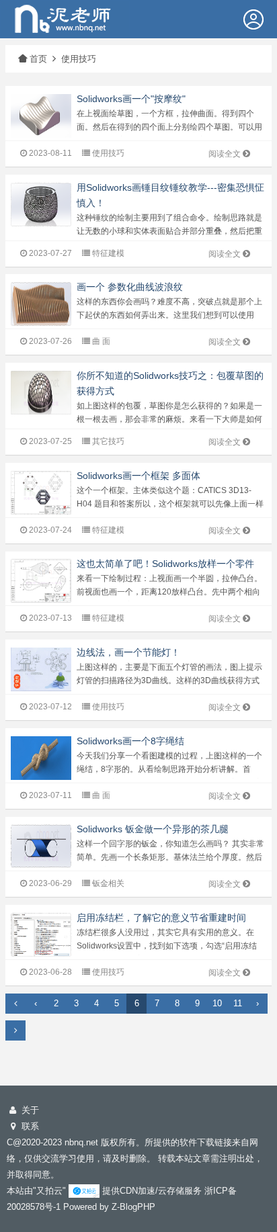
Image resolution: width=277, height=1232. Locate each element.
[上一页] (15, 1004)
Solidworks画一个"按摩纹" (131, 98)
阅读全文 (224, 154)
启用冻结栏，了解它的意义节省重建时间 (161, 917)
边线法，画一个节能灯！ (128, 652)
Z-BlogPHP (133, 1207)
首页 (38, 59)
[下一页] (15, 1030)
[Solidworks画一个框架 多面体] (41, 492)
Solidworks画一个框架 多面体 (138, 475)
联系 (29, 1126)
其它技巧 (108, 441)
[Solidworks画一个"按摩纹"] (41, 115)
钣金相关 (108, 883)
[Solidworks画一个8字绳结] (41, 757)
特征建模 (108, 253)
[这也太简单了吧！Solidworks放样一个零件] (41, 580)
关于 (29, 1110)
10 (217, 1003)
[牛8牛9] (65, 18)
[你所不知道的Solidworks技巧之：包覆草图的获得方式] (41, 392)
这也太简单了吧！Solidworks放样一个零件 (165, 563)
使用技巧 (78, 59)
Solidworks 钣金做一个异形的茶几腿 (153, 829)
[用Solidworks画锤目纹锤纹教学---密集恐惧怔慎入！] (41, 203)
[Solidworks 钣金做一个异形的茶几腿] (41, 845)
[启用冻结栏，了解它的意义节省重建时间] (41, 934)
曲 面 (101, 341)
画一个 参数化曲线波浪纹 (130, 286)
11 (237, 1003)
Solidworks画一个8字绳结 (130, 741)
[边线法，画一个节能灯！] (41, 669)
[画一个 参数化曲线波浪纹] (41, 303)
